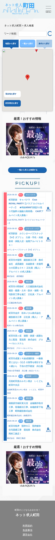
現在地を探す (11, 94)
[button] (27, 77)
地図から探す (10, 43)
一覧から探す (27, 43)
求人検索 (29, 25)
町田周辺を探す (12, 103)
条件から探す (44, 43)
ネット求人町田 (12, 25)
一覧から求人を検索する (27, 170)
